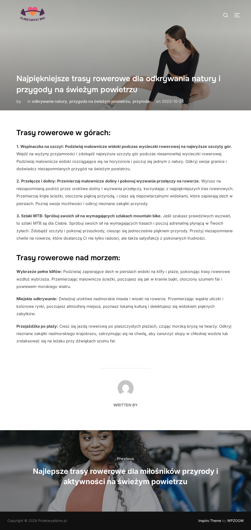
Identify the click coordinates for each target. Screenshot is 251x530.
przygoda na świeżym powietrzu (99, 101)
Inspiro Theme (209, 520)
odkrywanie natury (49, 101)
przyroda (141, 101)
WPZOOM (235, 520)
